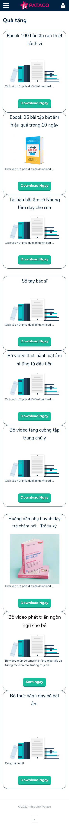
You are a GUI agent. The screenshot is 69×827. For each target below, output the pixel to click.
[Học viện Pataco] (34, 5)
